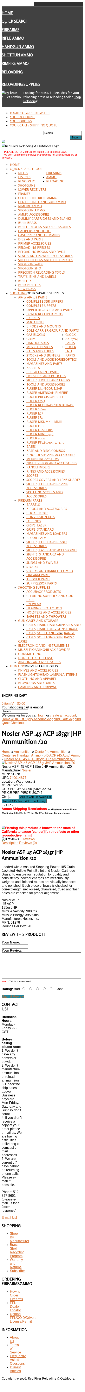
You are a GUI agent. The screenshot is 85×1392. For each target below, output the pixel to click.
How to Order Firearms (16, 1295)
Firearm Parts (30, 500)
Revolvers (26, 181)
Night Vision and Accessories (51, 463)
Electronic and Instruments (43, 645)
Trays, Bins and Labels (37, 276)
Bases (31, 446)
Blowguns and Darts (36, 683)
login (41, 715)
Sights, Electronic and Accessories (46, 544)
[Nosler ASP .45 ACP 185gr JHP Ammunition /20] (38, 763)
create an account (63, 715)
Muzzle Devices (39, 347)
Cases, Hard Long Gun (45, 629)
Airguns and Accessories (39, 662)
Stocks (32, 567)
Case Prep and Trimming (39, 235)
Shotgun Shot (30, 268)
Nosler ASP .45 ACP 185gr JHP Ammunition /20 (39, 759)
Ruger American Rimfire (47, 392)
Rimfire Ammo (15, 63)
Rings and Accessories (45, 471)
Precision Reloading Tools (41, 272)
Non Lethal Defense (35, 658)
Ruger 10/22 (35, 438)
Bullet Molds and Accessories (44, 227)
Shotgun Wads (30, 264)
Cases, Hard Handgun (45, 625)
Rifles (23, 173)
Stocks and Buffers (43, 355)
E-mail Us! (9, 1217)
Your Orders (21, 121)
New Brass (27, 289)
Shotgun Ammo (17, 55)
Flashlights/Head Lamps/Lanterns (47, 674)
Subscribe (17, 1271)
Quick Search (15, 21)
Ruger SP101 (36, 409)
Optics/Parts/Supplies (45, 293)
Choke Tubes (37, 513)
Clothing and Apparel (37, 679)
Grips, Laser (36, 525)
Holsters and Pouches (46, 376)
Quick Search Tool (26, 169)
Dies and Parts (30, 239)
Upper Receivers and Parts (49, 310)
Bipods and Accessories (46, 509)
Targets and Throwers (46, 616)
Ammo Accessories (34, 214)
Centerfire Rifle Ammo (37, 198)
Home (7, 13)
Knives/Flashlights (41, 666)
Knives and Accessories (38, 670)
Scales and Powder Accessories (45, 256)
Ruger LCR (35, 426)
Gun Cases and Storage (38, 620)
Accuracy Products (43, 591)
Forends (33, 521)
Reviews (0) (28, 843)
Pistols (24, 177)
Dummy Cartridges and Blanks (45, 218)
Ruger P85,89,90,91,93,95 (45, 442)
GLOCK (70, 334)
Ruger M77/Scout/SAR (44, 388)
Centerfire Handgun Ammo (42, 202)
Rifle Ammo (13, 38)
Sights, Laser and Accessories (51, 550)
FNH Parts (70, 353)
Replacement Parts (42, 372)
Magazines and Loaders (46, 533)
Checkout (18, 723)
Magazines (35, 322)
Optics (71, 359)
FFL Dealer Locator (15, 1306)
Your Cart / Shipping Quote (33, 125)
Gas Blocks (35, 334)
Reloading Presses (34, 247)
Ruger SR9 (35, 417)
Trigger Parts (38, 579)
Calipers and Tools (34, 231)
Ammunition (22, 751)
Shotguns (26, 185)
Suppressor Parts (41, 583)
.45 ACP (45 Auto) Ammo (62, 755)
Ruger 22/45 (35, 401)
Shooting (18, 293)
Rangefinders (38, 467)
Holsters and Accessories (48, 612)
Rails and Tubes (40, 351)
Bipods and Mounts (43, 326)
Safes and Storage (72, 627)
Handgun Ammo (18, 46)
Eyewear (33, 604)
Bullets (25, 281)
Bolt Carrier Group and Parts (52, 330)
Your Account (22, 117)
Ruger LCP (35, 413)
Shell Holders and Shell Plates (45, 260)
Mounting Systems (42, 459)
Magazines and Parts (44, 363)
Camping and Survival (37, 687)
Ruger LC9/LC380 (39, 430)
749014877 (18, 778)
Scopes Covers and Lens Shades (53, 480)
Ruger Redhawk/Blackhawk (50, 405)
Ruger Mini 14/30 (39, 434)
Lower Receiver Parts (44, 314)
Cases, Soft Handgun (44, 633)
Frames (24, 194)
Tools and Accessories (45, 359)
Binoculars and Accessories (50, 455)
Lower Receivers (32, 189)
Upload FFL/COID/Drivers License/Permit (23, 1317)
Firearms (10, 29)
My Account (37, 719)
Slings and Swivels (42, 562)
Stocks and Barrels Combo (49, 571)
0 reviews (28, 839)
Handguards (37, 343)
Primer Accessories (34, 243)
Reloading (12, 72)
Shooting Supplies (34, 587)
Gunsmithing (29, 654)
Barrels (33, 318)
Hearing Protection (44, 608)
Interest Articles (15, 1369)
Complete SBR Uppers (44, 301)
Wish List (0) (20, 719)
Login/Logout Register (30, 113)
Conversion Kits (40, 517)
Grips (30, 339)
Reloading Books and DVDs (41, 252)
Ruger (70, 347)
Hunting (17, 666)
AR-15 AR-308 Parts (32, 297)
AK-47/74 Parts (71, 341)
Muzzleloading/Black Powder (44, 649)
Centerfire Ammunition (51, 751)
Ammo (51, 177)
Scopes (32, 475)
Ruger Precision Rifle (45, 397)
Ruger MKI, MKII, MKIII (44, 422)
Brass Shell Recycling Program (17, 1250)
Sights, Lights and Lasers (48, 380)
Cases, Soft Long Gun (44, 637)
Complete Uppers (41, 305)
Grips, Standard (40, 529)
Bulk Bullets (29, 285)
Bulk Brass (27, 223)
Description (10, 843)
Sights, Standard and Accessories (45, 556)
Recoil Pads (36, 538)
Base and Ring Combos (45, 451)
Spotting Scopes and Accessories (44, 494)
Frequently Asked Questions (18, 1359)
